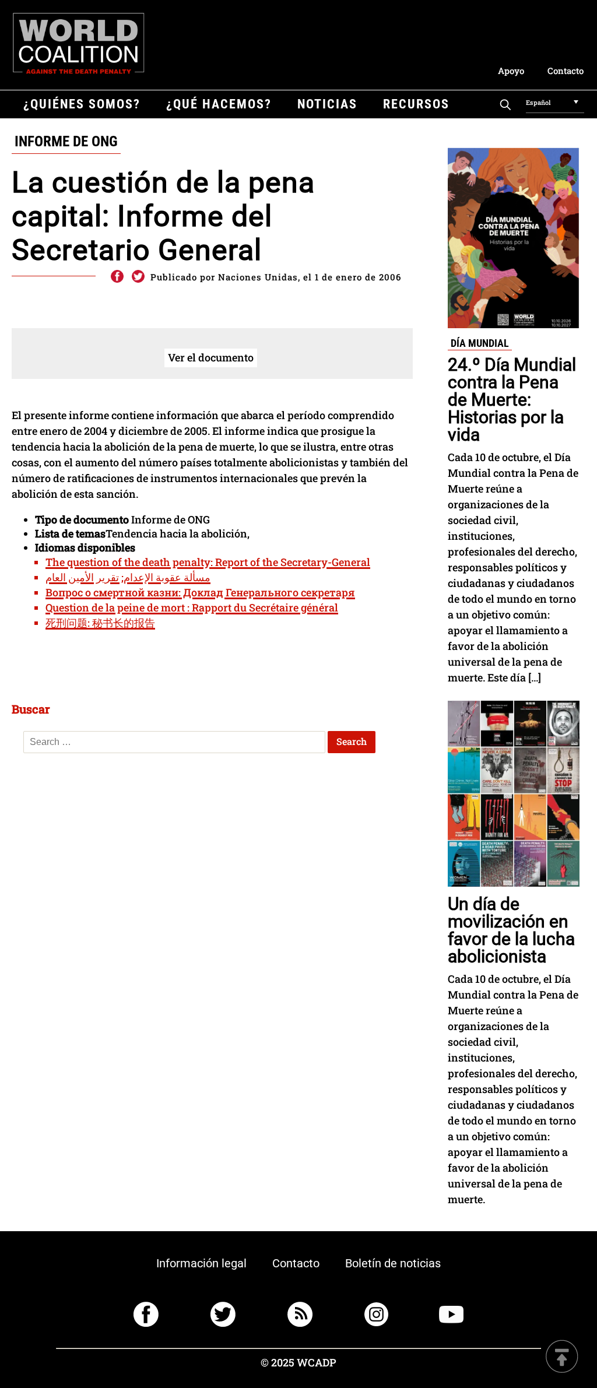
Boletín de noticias (393, 1263)
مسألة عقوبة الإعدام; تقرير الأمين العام (127, 577)
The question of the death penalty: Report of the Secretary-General (207, 562)
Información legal (201, 1263)
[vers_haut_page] (562, 1357)
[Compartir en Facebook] (116, 277)
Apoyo (511, 70)
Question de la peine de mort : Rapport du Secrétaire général (191, 607)
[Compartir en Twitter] (138, 277)
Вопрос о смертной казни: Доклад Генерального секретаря (200, 592)
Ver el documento (211, 357)
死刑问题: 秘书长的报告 (100, 623)
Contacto (565, 70)
